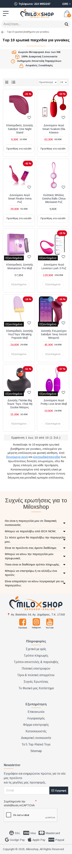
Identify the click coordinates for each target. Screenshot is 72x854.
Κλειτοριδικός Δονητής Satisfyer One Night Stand (19, 129)
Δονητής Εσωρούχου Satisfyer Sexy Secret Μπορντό (54, 334)
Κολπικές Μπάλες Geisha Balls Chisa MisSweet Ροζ (53, 199)
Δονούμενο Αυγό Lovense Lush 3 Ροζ (53, 266)
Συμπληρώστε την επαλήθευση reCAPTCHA (19, 803)
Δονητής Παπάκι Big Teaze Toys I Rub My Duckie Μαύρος (20, 404)
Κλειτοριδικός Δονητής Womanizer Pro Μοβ (19, 266)
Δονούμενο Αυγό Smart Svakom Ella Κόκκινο (53, 129)
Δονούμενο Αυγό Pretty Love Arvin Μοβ (54, 402)
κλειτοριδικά (40, 456)
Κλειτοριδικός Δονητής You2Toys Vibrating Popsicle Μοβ (19, 334)
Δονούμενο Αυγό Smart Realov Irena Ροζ (19, 199)
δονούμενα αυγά (17, 456)
